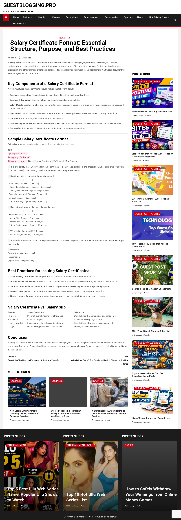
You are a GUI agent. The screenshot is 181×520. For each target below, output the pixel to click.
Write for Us (19, 23)
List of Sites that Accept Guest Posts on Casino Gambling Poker (152, 155)
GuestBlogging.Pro (29, 5)
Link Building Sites (158, 17)
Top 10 (70, 445)
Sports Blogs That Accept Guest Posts (151, 289)
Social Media (111, 17)
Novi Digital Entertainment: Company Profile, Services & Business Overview (24, 414)
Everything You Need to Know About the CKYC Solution (34, 358)
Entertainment (91, 17)
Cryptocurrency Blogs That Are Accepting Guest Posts (147, 374)
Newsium (99, 517)
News (140, 17)
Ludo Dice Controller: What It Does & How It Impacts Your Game (150, 494)
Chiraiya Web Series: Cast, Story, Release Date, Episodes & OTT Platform (32, 494)
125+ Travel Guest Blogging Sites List (151, 331)
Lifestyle (55, 17)
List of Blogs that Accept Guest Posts (151, 418)
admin (13, 58)
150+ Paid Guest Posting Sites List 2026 (152, 111)
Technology (72, 17)
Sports (127, 17)
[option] (31, 477)
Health (41, 17)
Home (16, 17)
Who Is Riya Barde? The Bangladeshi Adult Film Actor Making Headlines (99, 360)
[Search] (175, 20)
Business (27, 17)
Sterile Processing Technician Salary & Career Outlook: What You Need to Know (66, 414)
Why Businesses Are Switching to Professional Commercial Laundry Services (109, 414)
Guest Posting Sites (147, 82)
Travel (79, 445)
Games (129, 445)
